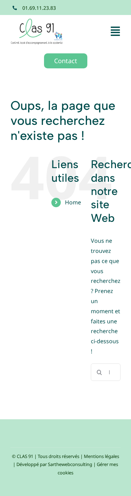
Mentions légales (101, 456)
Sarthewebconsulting (70, 464)
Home (73, 202)
